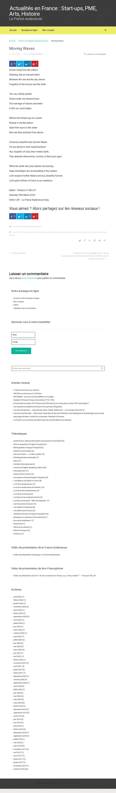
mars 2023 (17, 650)
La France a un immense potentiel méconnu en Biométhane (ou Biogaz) (42, 420)
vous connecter (29, 278)
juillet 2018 (17, 739)
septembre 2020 (20, 683)
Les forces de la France (23, 504)
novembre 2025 (19, 607)
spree (94, 232)
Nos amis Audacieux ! (22, 520)
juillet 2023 (17, 640)
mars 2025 (17, 610)
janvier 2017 (18, 762)
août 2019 (17, 716)
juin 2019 (17, 719)
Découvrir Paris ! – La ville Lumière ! (27, 454)
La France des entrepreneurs (25, 491)
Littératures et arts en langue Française (29, 514)
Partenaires (17, 524)
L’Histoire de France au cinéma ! (26, 390)
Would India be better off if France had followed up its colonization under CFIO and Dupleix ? (51, 403)
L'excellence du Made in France (26, 481)
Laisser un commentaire (96, 54)
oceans (70, 232)
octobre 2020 (18, 679)
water (104, 232)
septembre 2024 (20, 616)
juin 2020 (17, 693)
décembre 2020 (19, 676)
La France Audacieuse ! (22, 484)
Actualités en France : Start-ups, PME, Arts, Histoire (53, 11)
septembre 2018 (20, 736)
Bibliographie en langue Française (27, 447)
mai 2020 (17, 696)
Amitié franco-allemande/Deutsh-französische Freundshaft (37, 441)
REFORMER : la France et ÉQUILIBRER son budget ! (33, 397)
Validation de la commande (24, 308)
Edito (15, 461)
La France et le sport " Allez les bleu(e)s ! (30, 501)
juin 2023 (17, 643)
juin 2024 (17, 627)
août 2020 (17, 686)
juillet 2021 (17, 670)
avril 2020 (17, 699)
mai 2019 (17, 723)
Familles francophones (22, 464)
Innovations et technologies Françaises (29, 477)
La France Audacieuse (44, 783)
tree (99, 232)
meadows (43, 232)
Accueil (12, 41)
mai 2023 (17, 646)
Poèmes (16, 534)
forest (24, 232)
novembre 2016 (19, 766)
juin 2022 (17, 653)
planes (77, 232)
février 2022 (18, 660)
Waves (12, 235)
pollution (84, 232)
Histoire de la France (21, 474)
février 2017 (18, 759)
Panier (15, 305)
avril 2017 (17, 752)
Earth (19, 232)
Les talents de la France (23, 510)
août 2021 (17, 666)
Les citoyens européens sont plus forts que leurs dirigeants (37, 407)
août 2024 (17, 620)
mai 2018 (17, 742)
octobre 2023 (18, 633)
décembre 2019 (19, 709)
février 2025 (18, 613)
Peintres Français (20, 530)
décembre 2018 (19, 733)
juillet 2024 (17, 623)
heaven (35, 232)
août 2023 (17, 636)
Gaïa (29, 232)
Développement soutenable (24, 457)
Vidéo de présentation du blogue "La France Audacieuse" (36, 555)
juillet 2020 (17, 689)
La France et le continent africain (26, 497)
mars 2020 (17, 703)
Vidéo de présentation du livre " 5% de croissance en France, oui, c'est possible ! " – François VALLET (54, 576)
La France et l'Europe (21, 494)
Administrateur (37, 54)
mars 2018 (17, 746)
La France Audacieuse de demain (27, 487)
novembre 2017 (19, 749)
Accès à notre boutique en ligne (26, 298)
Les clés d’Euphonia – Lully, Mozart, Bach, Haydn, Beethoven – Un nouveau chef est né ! (49, 410)
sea (90, 232)
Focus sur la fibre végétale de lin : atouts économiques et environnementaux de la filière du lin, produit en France (85, 256)
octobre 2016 (18, 769)
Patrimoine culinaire (21, 527)
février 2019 (18, 729)
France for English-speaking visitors (33, 41)
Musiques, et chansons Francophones (29, 517)
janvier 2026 (18, 603)
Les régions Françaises (22, 507)
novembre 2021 (19, 663)
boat (14, 232)
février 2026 (18, 600)
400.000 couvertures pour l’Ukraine (27, 393)
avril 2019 (17, 726)
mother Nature (53, 232)
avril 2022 (17, 656)
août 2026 (17, 597)
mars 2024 (17, 630)
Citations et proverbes (22, 451)
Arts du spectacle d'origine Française (28, 444)
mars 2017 (17, 756)
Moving (63, 232)
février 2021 (18, 673)
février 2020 (18, 706)
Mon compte (18, 302)
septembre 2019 (20, 713)
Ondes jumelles (19, 253)
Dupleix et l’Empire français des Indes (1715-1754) (33, 400)
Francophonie (19, 471)
